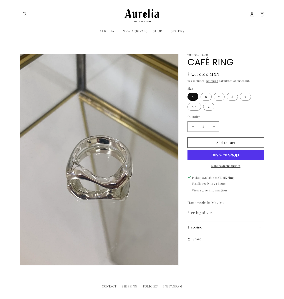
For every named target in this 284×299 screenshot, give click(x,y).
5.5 (194, 106)
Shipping (212, 81)
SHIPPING (129, 286)
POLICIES (150, 286)
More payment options (226, 165)
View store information (209, 190)
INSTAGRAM (172, 286)
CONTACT (109, 286)
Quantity (193, 116)
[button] (25, 14)
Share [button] (197, 239)
